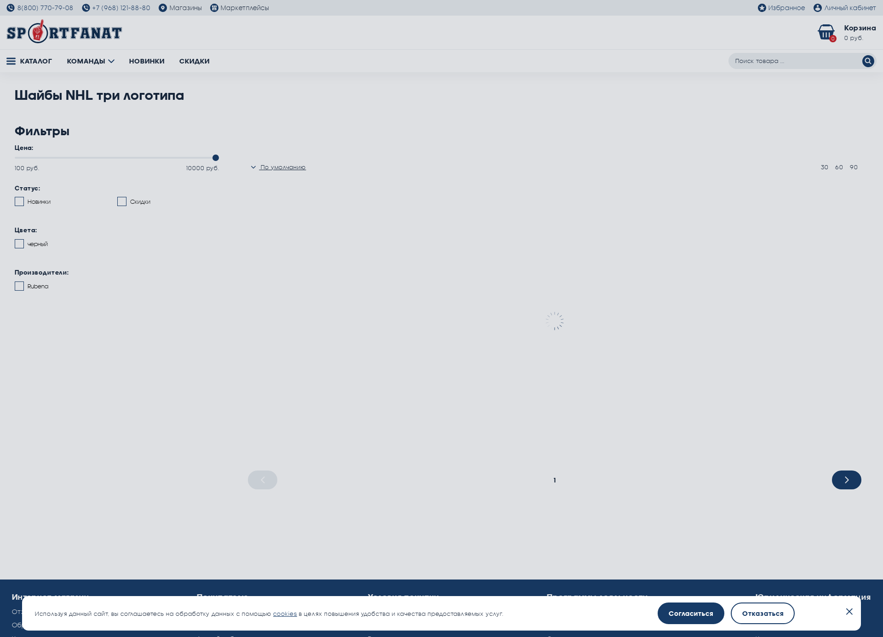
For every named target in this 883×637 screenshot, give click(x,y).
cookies (285, 613)
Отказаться (763, 613)
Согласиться (691, 613)
